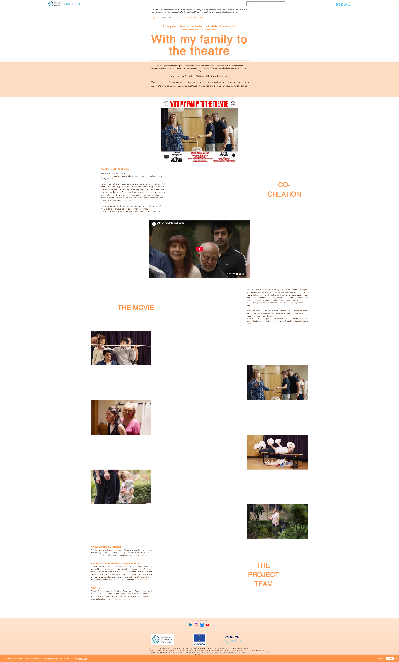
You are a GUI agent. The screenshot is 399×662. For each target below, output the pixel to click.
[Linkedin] (190, 625)
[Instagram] (196, 625)
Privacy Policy (82, 659)
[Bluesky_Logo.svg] (202, 625)
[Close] (396, 658)
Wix (268, 652)
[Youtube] (208, 625)
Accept (390, 659)
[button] (345, 4)
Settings (380, 659)
